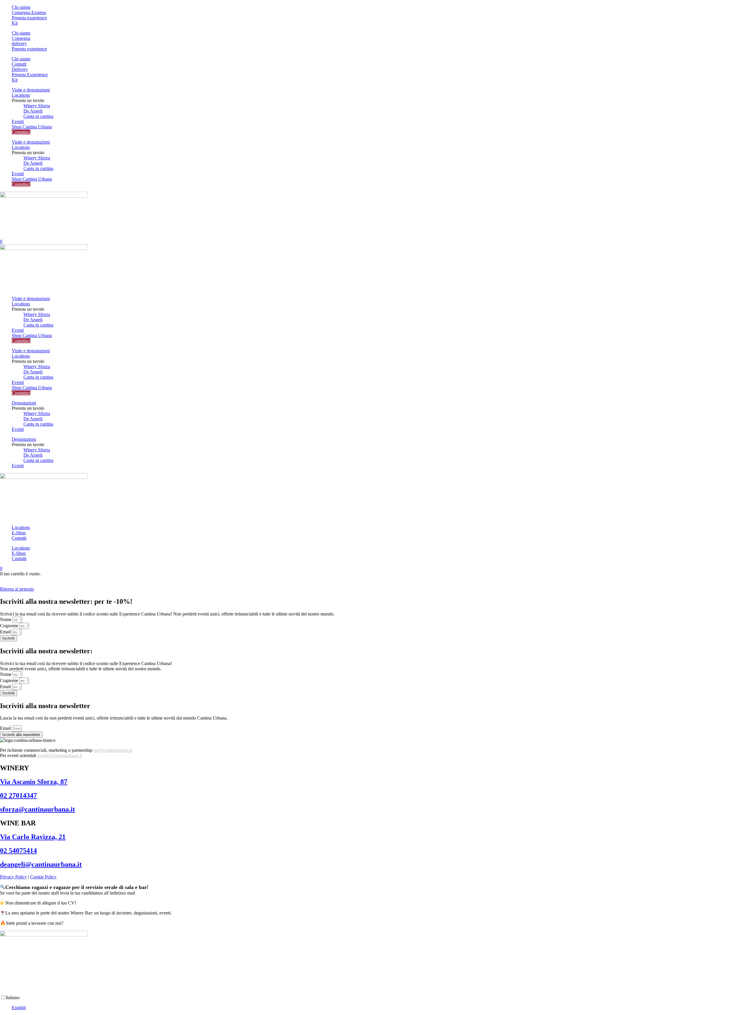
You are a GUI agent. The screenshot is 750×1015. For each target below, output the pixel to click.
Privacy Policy (13, 876)
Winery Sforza (36, 105)
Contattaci (21, 132)
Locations (21, 95)
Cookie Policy (43, 876)
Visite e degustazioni (31, 89)
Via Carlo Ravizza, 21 (33, 837)
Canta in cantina (38, 116)
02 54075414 (18, 850)
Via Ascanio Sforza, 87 (33, 782)
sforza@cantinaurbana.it (37, 809)
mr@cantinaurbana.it (112, 750)
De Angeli (32, 110)
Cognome (9, 625)
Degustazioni (24, 402)
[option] (381, 1007)
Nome (6, 619)
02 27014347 (18, 795)
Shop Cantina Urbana (32, 126)
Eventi (18, 121)
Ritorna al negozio (17, 588)
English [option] (19, 1007)
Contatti (19, 537)
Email (6, 631)
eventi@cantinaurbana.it (59, 755)
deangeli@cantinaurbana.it (41, 864)
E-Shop (19, 532)
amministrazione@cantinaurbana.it (168, 892)
